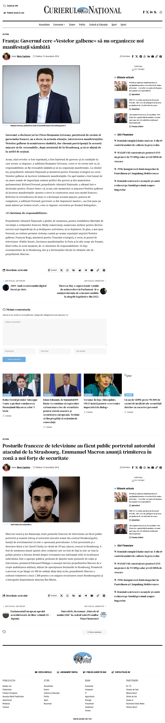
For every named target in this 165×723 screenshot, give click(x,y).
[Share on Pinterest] (140, 56)
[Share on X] (136, 56)
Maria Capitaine (23, 56)
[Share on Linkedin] (148, 56)
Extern (6, 34)
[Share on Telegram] (85, 270)
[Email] (152, 56)
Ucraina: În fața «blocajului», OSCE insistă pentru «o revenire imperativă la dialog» (102, 403)
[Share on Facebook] (132, 56)
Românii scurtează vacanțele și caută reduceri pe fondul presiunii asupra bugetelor (137, 185)
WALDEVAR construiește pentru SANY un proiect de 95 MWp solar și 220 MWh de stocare (138, 157)
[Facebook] (143, 12)
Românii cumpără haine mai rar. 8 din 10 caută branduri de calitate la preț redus (138, 143)
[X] (147, 12)
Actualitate (136, 109)
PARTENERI (132, 680)
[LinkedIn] (151, 12)
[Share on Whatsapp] (144, 56)
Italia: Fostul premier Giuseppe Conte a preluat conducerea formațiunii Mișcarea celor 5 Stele (20, 405)
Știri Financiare (125, 134)
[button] (20, 6)
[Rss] (155, 12)
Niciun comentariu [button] (95, 632)
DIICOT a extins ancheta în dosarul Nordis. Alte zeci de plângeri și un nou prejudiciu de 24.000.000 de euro (145, 103)
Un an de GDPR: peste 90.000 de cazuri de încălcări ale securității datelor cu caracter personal (142, 403)
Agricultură (136, 94)
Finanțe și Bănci (137, 126)
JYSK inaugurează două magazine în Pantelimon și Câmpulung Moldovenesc (136, 171)
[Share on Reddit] (79, 270)
